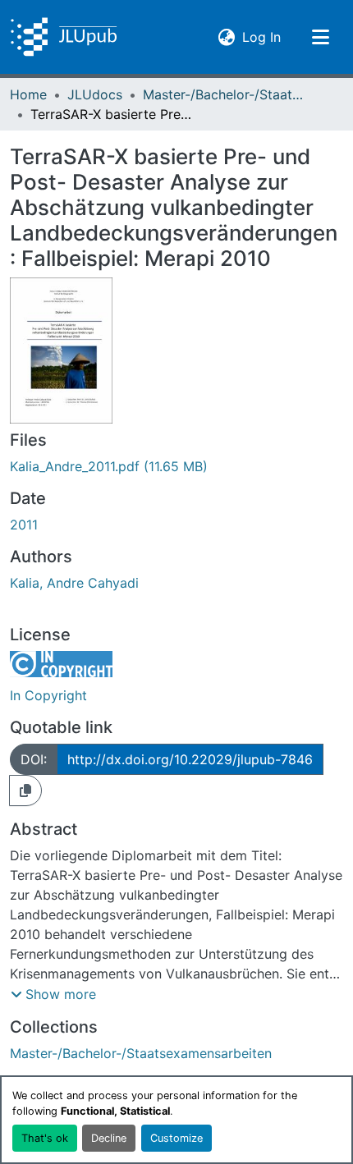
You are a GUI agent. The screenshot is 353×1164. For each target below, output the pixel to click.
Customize (176, 1138)
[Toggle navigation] (320, 37)
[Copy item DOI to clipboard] (25, 790)
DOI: (34, 759)
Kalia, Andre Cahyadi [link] (74, 583)
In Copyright (48, 695)
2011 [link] (24, 524)
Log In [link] (261, 36)
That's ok (44, 1138)
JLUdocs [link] (94, 94)
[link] (176, 466)
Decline (108, 1138)
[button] (63, 36)
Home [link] (28, 94)
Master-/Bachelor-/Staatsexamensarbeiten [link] (225, 94)
